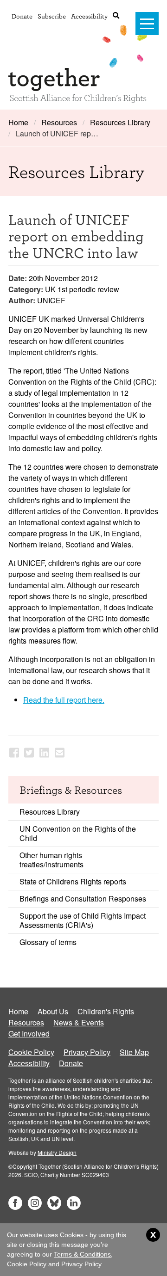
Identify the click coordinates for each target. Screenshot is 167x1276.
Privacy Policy (87, 1052)
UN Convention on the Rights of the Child (77, 833)
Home (18, 122)
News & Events (78, 1022)
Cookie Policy (31, 1052)
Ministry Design (57, 1152)
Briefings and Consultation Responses (82, 898)
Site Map (134, 1052)
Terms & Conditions (82, 1254)
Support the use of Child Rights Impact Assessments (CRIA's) (82, 920)
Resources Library (120, 122)
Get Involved (29, 1033)
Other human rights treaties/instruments (51, 860)
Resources (59, 122)
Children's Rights (105, 1011)
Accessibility (89, 16)
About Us (53, 1011)
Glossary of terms (48, 942)
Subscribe (52, 16)
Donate (22, 16)
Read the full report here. (63, 699)
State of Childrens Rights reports (72, 881)
